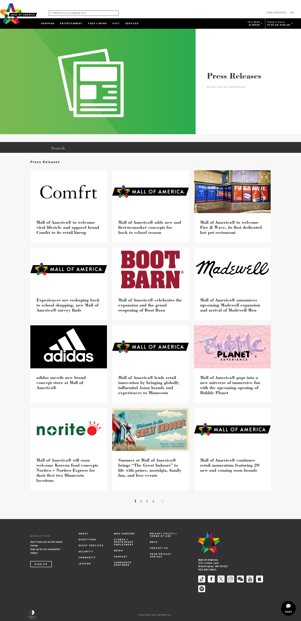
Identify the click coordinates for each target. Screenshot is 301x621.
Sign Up (41, 564)
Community (87, 557)
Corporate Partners (123, 563)
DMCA (154, 542)
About (84, 533)
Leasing (85, 563)
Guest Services (91, 545)
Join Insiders (276, 12)
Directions (87, 539)
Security (86, 551)
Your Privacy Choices (161, 555)
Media (118, 550)
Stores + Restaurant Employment (124, 542)
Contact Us (159, 548)
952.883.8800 (207, 569)
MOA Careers (124, 533)
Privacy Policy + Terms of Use (163, 534)
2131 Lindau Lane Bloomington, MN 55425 (213, 563)
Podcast (121, 556)
